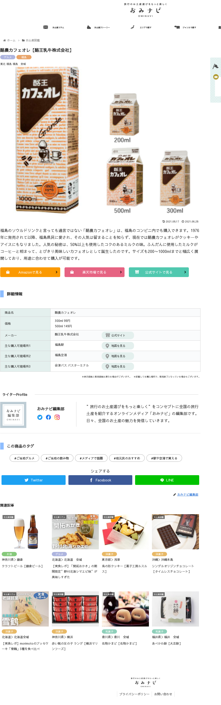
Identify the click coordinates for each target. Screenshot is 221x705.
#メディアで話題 (91, 458)
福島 (24, 57)
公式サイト (118, 335)
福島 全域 (19, 64)
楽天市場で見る (94, 272)
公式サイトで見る (159, 272)
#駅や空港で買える (164, 458)
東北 (2, 64)
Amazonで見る (30, 272)
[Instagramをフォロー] (57, 418)
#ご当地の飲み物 (57, 458)
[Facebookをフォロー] (48, 418)
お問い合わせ (163, 694)
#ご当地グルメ (24, 458)
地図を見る (118, 345)
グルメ (8, 57)
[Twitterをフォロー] (40, 418)
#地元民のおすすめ (127, 458)
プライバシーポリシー (134, 694)
